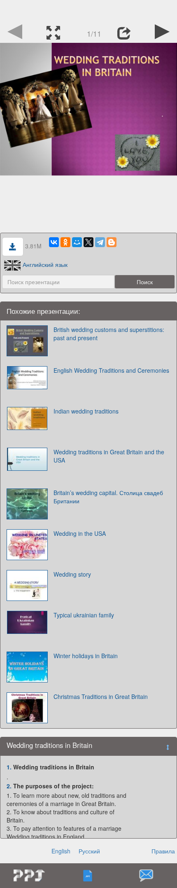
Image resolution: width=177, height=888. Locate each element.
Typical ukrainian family (84, 615)
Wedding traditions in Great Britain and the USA (109, 456)
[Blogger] (111, 242)
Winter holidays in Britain (86, 656)
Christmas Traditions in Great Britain (101, 696)
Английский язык (45, 264)
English (60, 851)
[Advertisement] (88, 10)
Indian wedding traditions (86, 411)
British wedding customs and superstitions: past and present (109, 333)
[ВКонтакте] (54, 242)
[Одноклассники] (65, 242)
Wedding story (72, 574)
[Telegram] (100, 242)
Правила (163, 851)
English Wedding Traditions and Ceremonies (111, 370)
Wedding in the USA (80, 533)
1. (9, 767)
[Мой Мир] (77, 242)
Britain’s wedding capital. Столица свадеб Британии (108, 496)
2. (9, 786)
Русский (89, 851)
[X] (88, 242)
